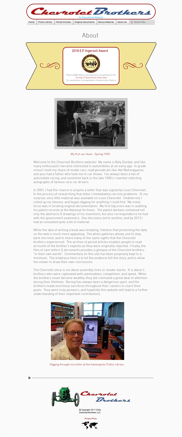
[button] (45, 22)
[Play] (30, 378)
